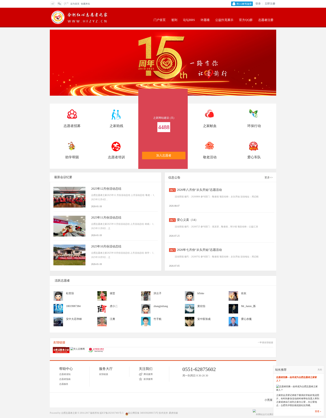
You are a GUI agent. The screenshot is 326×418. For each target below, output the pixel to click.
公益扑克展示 (224, 20)
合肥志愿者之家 (69, 413)
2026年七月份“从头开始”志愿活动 (199, 249)
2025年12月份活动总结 (106, 188)
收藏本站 (85, 3)
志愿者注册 (265, 20)
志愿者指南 (65, 379)
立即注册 (270, 3)
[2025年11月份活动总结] (69, 226)
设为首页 (74, 3)
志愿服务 (63, 384)
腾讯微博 (148, 374)
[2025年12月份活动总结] (69, 197)
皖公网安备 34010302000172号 (143, 413)
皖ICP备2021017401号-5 (111, 413)
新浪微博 (148, 379)
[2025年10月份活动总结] (69, 255)
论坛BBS (189, 20)
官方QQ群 (246, 20)
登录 (258, 3)
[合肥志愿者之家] (79, 17)
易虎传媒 (173, 413)
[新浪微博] (52, 3)
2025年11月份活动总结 (106, 217)
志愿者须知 (65, 374)
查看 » (318, 411)
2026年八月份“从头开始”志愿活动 (199, 189)
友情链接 (103, 374)
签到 (174, 20)
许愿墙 (205, 20)
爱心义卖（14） (187, 219)
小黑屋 (268, 400)
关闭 (320, 369)
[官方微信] (59, 3)
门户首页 (160, 20)
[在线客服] (66, 3)
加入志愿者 (163, 155)
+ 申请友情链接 (265, 342)
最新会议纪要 (63, 177)
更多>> (268, 177)
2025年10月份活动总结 (106, 246)
